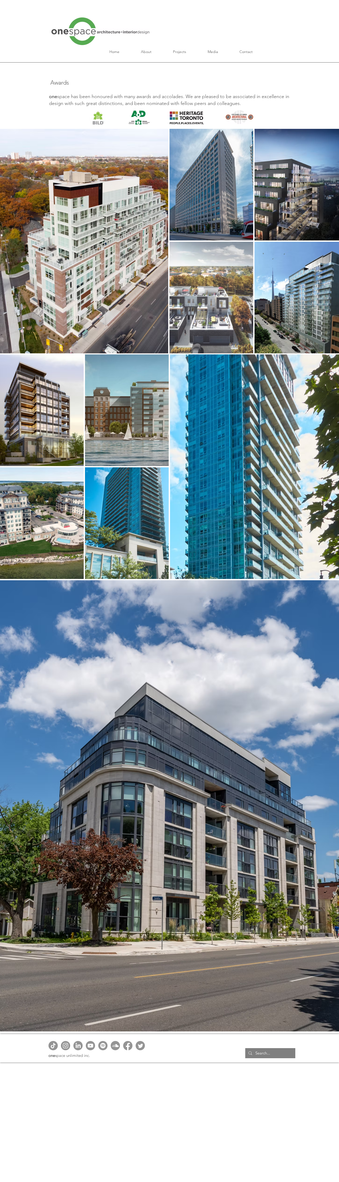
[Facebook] (127, 1045)
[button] (146, 51)
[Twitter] (140, 1045)
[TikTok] (53, 1045)
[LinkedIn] (78, 1045)
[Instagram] (65, 1045)
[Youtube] (90, 1045)
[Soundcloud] (115, 1045)
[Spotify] (103, 1045)
